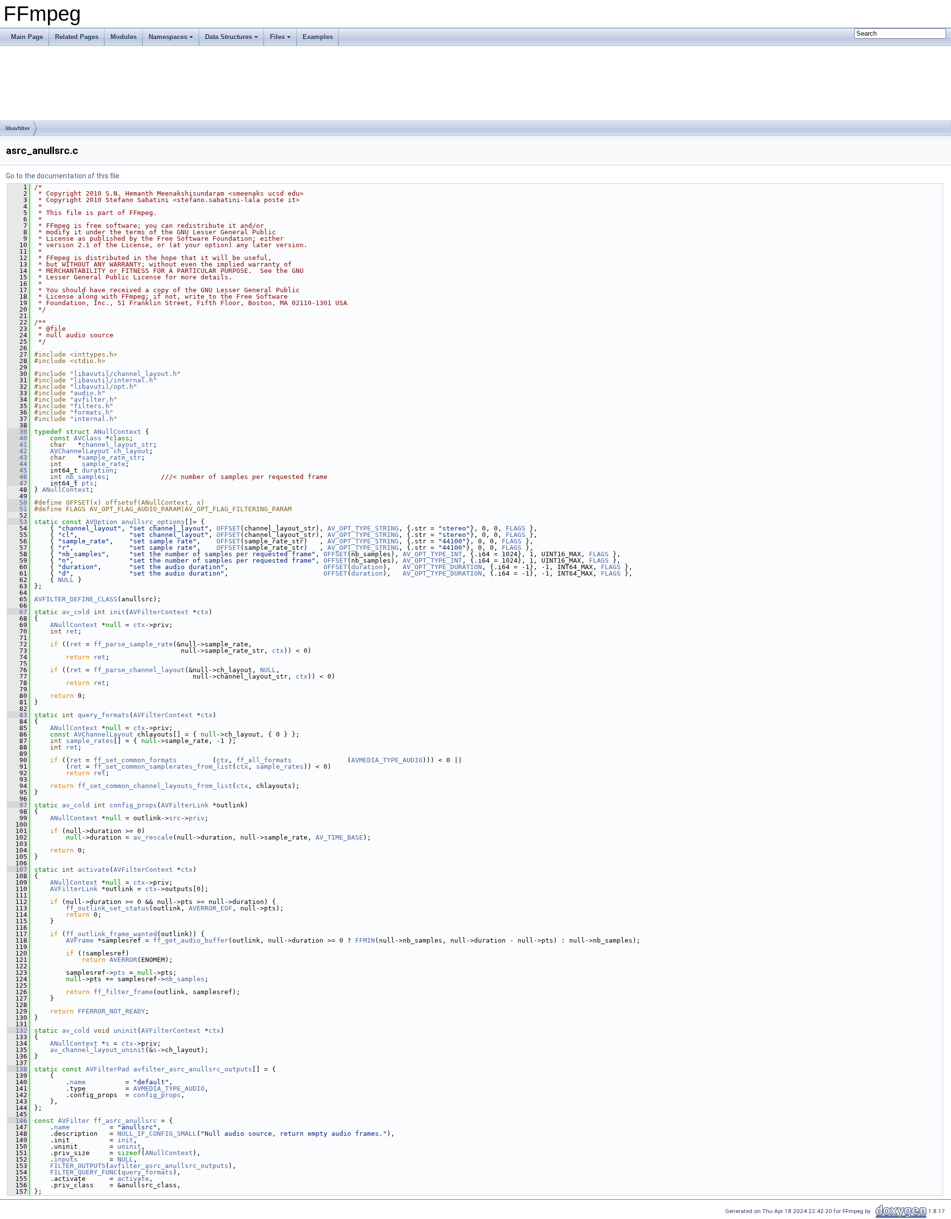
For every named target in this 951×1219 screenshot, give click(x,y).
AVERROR (123, 959)
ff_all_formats (264, 760)
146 (17, 1120)
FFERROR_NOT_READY (111, 1011)
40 (17, 438)
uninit (125, 1030)
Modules (123, 37)
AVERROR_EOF (210, 908)
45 (17, 470)
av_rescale (153, 837)
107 (17, 869)
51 (17, 509)
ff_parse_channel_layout (139, 670)
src (175, 818)
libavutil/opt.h (103, 386)
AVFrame (80, 940)
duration (97, 470)
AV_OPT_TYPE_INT (432, 554)
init (117, 612)
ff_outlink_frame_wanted (111, 934)
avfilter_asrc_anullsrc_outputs (192, 1069)
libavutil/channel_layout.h (125, 373)
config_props (133, 805)
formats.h (91, 412)
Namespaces (168, 37)
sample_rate (103, 464)
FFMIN (365, 940)
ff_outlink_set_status (107, 908)
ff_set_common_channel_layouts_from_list (155, 786)
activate (93, 869)
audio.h (88, 393)
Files (277, 37)
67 (17, 612)
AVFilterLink (185, 805)
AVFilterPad (107, 1069)
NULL (66, 579)
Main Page (27, 37)
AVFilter (74, 1120)
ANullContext (117, 431)
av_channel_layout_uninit (97, 1050)
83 (17, 715)
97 (17, 805)
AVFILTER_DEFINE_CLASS (75, 599)
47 (17, 483)
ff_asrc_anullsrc (125, 1120)
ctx (203, 612)
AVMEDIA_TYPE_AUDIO (387, 760)
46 (17, 476)
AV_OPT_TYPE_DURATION (442, 567)
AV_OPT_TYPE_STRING (363, 528)
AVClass (88, 438)
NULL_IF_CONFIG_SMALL (157, 1133)
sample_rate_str (111, 457)
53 (17, 522)
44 (17, 464)
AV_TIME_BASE (339, 837)
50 (17, 502)
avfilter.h (93, 399)
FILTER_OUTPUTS (78, 1165)
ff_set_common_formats (135, 760)
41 (17, 444)
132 (17, 1030)
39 (17, 431)
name (78, 1082)
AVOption (101, 522)
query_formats (103, 715)
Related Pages (77, 37)
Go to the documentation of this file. (63, 176)
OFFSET (228, 528)
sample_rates (89, 740)
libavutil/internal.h (113, 380)
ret (72, 631)
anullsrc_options (153, 522)
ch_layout (131, 451)
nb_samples (86, 476)
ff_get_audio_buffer (190, 940)
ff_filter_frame (123, 992)
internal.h (93, 419)
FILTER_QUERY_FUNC (83, 1172)
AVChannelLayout (79, 451)
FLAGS (516, 528)
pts (88, 483)
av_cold (76, 612)
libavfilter (17, 128)
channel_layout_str (117, 444)
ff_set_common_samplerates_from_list (163, 766)
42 (17, 451)
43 (17, 457)
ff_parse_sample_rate (133, 644)
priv (197, 818)
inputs (66, 1159)
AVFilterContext (159, 612)
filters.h (91, 406)
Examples (318, 37)
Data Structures (228, 37)
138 (17, 1069)
